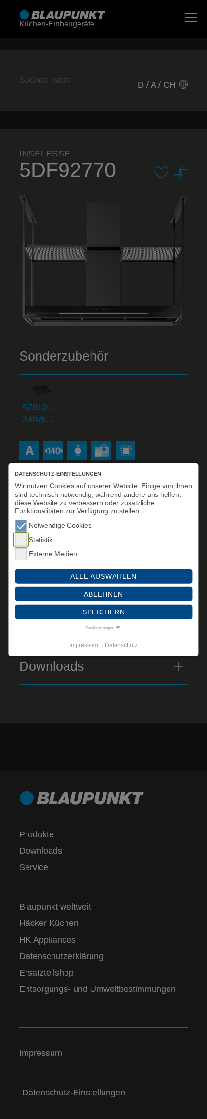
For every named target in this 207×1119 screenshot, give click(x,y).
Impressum (83, 645)
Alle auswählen (103, 576)
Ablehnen (103, 594)
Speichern (103, 612)
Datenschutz (121, 645)
